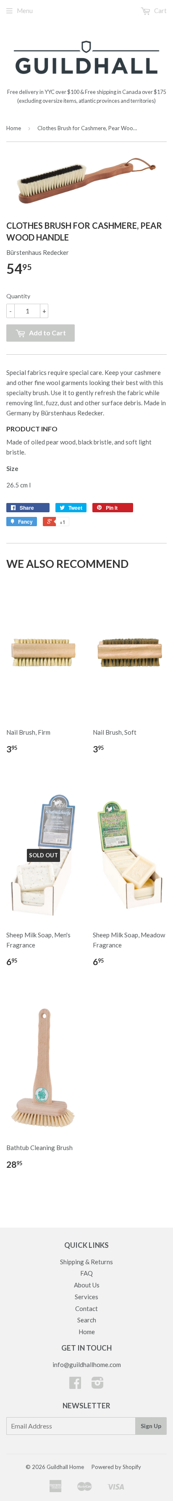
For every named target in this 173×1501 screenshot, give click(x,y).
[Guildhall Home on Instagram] (97, 1385)
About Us (87, 1285)
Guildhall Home (65, 1467)
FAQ (86, 1273)
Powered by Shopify (116, 1467)
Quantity (18, 296)
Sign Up (151, 1425)
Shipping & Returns (86, 1262)
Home (13, 128)
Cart (160, 10)
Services (86, 1296)
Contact (86, 1308)
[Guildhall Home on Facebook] (75, 1385)
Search (86, 1320)
